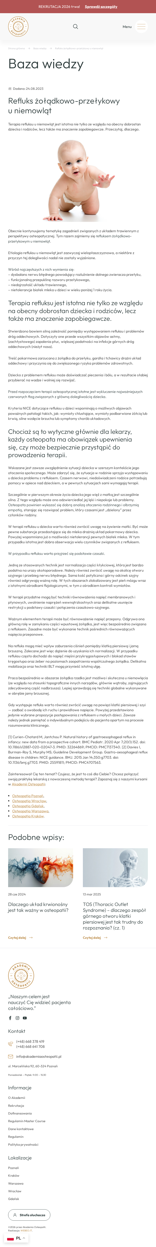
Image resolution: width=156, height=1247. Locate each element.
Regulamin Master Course (27, 1121)
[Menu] (141, 26)
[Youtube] (25, 1018)
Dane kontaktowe (21, 1129)
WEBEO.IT (26, 1230)
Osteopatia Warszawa (30, 811)
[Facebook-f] (10, 1018)
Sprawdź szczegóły (101, 6)
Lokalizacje (20, 1158)
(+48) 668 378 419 (30, 1041)
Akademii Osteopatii (28, 784)
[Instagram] (17, 1018)
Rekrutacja (16, 1106)
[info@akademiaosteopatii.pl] (10, 1056)
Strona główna (16, 48)
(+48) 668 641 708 (30, 1046)
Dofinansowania (20, 1113)
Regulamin (16, 1137)
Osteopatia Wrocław (29, 801)
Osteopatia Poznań (27, 796)
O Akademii (16, 1098)
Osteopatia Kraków (28, 816)
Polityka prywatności (23, 1144)
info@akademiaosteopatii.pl (38, 1056)
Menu (127, 26)
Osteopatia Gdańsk (28, 806)
